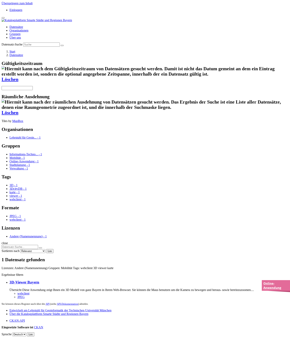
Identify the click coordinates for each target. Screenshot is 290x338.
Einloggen (15, 10)
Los (50, 251)
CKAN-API (17, 320)
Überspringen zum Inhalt (17, 3)
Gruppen (15, 34)
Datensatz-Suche (12, 44)
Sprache (7, 334)
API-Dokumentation (67, 303)
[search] (40, 247)
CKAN (38, 327)
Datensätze (16, 27)
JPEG (21, 297)
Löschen (10, 79)
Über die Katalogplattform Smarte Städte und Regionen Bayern (48, 314)
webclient (23, 293)
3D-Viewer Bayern (24, 282)
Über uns (15, 37)
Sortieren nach (11, 251)
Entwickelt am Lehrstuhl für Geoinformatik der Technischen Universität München (60, 310)
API (48, 303)
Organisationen (18, 30)
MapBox (17, 121)
